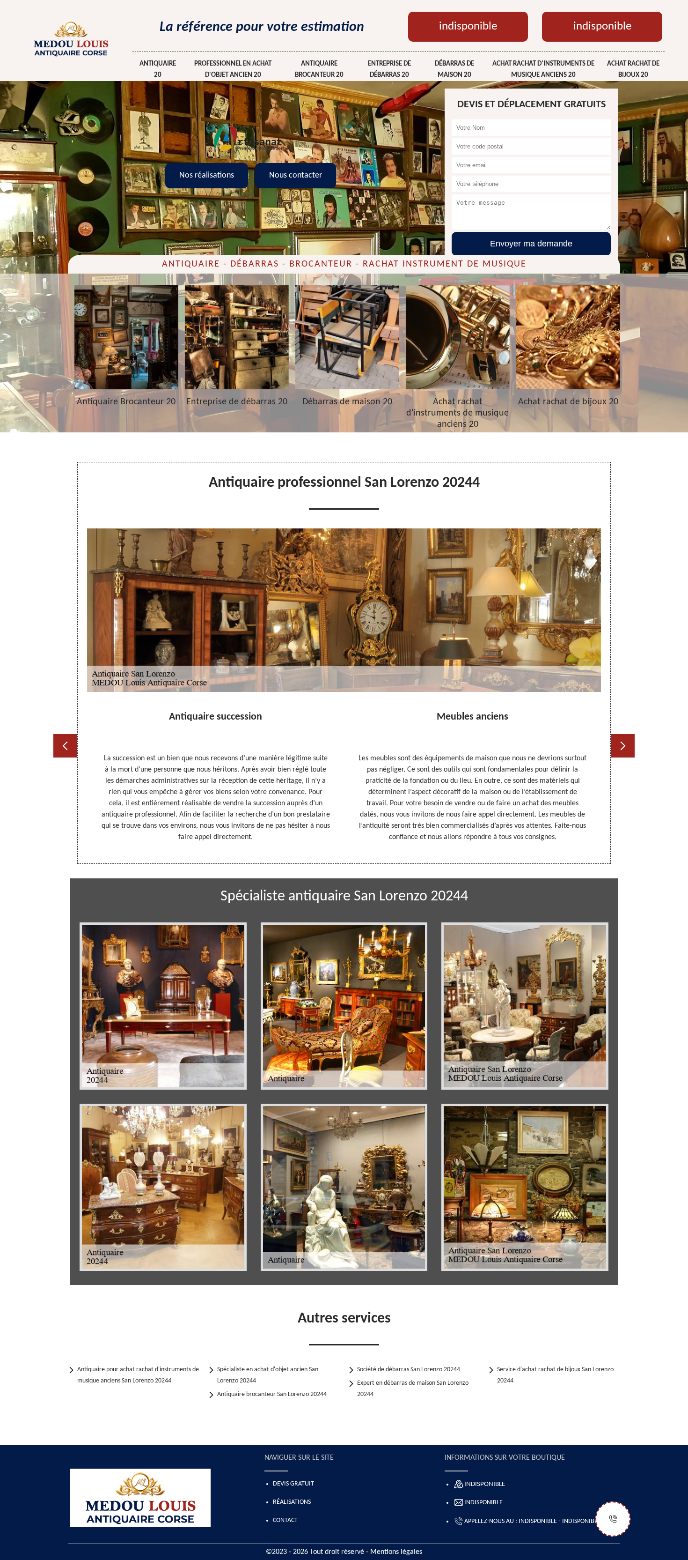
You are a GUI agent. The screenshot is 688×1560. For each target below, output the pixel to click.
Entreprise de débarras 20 (389, 69)
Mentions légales (396, 1552)
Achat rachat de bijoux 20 (633, 69)
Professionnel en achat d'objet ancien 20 (232, 69)
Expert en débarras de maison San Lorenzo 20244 (412, 1389)
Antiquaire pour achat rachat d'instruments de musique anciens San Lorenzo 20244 (138, 1375)
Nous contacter (295, 175)
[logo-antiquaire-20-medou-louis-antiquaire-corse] (70, 38)
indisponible (468, 26)
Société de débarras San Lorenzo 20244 (408, 1369)
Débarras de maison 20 (454, 69)
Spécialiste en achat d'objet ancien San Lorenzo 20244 (267, 1375)
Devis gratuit (293, 1483)
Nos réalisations (206, 175)
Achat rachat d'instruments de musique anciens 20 (543, 69)
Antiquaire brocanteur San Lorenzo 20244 (272, 1394)
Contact (285, 1520)
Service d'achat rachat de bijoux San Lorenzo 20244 (555, 1375)
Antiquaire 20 (157, 69)
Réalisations (292, 1502)
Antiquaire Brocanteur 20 (319, 69)
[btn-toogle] (612, 1519)
